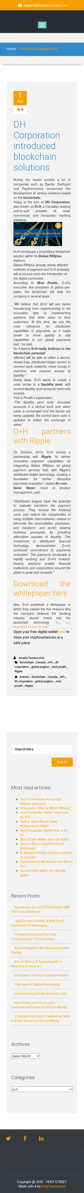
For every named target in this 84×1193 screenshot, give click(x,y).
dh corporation (24, 681)
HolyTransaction (54, 1186)
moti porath (59, 666)
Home (11, 49)
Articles (24, 676)
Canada (41, 662)
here (61, 632)
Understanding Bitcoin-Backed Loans (41, 993)
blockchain (27, 662)
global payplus (40, 666)
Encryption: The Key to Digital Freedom (42, 975)
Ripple (18, 671)
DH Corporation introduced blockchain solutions (36, 146)
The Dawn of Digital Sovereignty (37, 984)
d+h (50, 662)
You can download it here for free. (42, 624)
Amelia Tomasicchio (31, 658)
